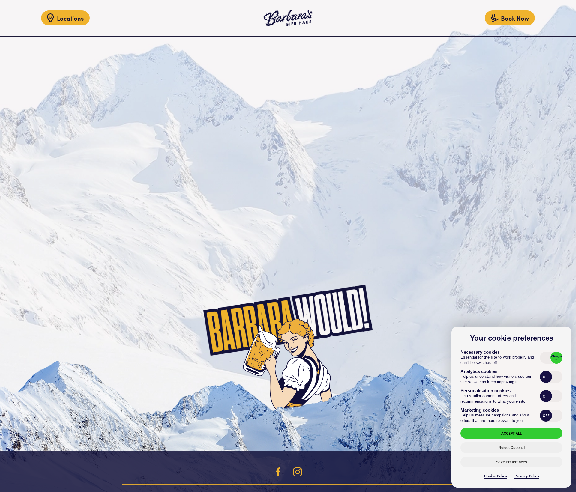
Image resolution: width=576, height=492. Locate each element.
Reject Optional (512, 448)
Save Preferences (511, 462)
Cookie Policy (495, 476)
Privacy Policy (526, 476)
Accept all (511, 433)
